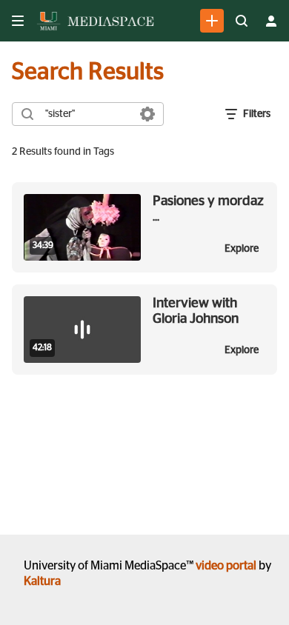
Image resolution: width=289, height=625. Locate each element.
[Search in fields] (147, 114)
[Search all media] (241, 21)
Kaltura (42, 581)
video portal (226, 566)
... (208, 208)
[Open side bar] (18, 21)
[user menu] (271, 21)
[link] (212, 21)
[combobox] (87, 114)
